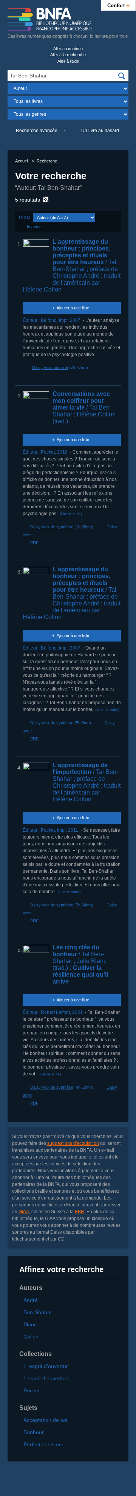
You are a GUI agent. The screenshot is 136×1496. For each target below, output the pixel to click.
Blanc (30, 1324)
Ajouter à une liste (73, 308)
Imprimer (35, 226)
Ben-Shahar (37, 1312)
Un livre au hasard (100, 130)
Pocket (31, 1390)
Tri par (24, 217)
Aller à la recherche (68, 54)
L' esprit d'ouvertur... (47, 1366)
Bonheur (33, 1432)
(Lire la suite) (71, 514)
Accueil (21, 161)
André (30, 1300)
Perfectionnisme (42, 1444)
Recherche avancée (36, 130)
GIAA (24, 1211)
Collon (31, 1337)
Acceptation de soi (45, 1420)
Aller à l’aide (68, 61)
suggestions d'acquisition (73, 1143)
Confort (118, 5)
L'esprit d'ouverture (46, 1378)
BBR (79, 1211)
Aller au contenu (68, 48)
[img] (121, 76)
